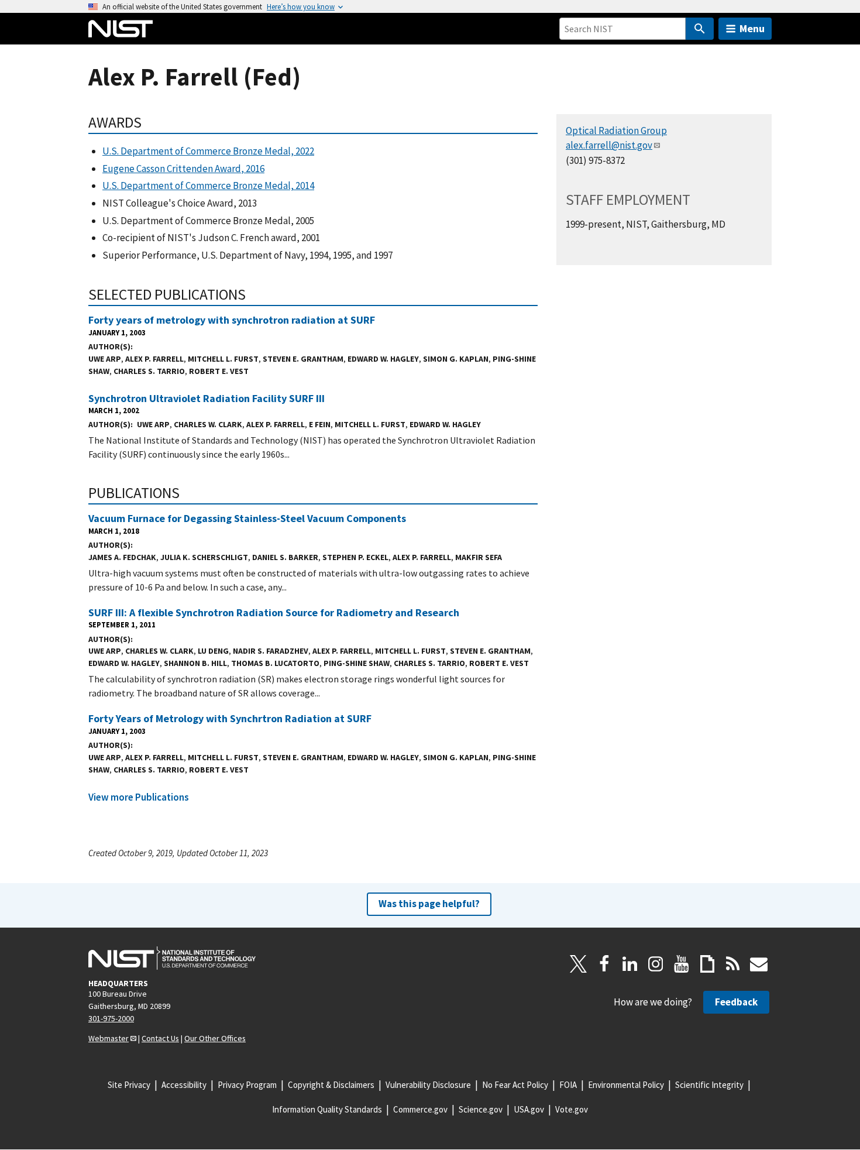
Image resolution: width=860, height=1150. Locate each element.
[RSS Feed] (733, 964)
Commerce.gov (420, 1109)
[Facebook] (604, 964)
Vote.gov (571, 1109)
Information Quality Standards (327, 1109)
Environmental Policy (626, 1084)
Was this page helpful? (429, 903)
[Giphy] (707, 964)
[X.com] (578, 964)
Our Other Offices (215, 1038)
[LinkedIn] (630, 964)
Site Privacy (129, 1084)
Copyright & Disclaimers (331, 1084)
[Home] (120, 29)
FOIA (568, 1084)
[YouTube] (681, 964)
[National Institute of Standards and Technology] (172, 958)
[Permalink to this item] (149, 122)
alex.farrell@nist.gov (609, 145)
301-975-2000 (111, 1018)
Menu (752, 28)
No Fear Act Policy (515, 1084)
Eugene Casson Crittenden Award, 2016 (183, 168)
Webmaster (108, 1038)
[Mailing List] (759, 964)
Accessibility (184, 1084)
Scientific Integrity (709, 1084)
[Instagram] (656, 964)
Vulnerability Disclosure (428, 1084)
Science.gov (481, 1109)
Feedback (736, 1001)
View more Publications (138, 797)
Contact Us (160, 1038)
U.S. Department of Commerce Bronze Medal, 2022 (208, 151)
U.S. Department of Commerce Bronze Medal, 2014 (208, 185)
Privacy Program (247, 1084)
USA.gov (529, 1109)
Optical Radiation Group (616, 130)
